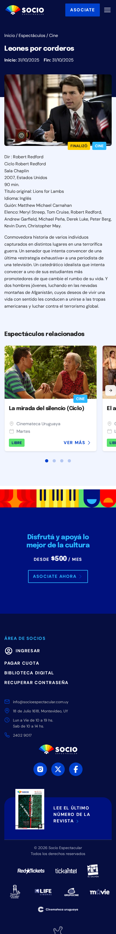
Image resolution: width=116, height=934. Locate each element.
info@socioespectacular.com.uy (41, 701)
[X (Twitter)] (58, 769)
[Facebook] (76, 769)
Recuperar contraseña (36, 682)
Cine (53, 35)
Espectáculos (32, 35)
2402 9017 (22, 735)
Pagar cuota (21, 663)
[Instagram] (40, 769)
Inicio (9, 35)
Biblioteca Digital (29, 673)
